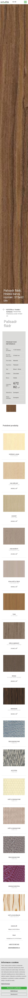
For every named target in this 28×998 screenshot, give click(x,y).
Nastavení (14, 994)
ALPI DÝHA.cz (10, 309)
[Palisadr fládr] (11, 408)
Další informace (5, 984)
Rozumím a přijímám (14, 988)
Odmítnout (14, 991)
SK (15, 2)
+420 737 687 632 (14, 944)
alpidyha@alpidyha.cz (14, 947)
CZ (13, 2)
